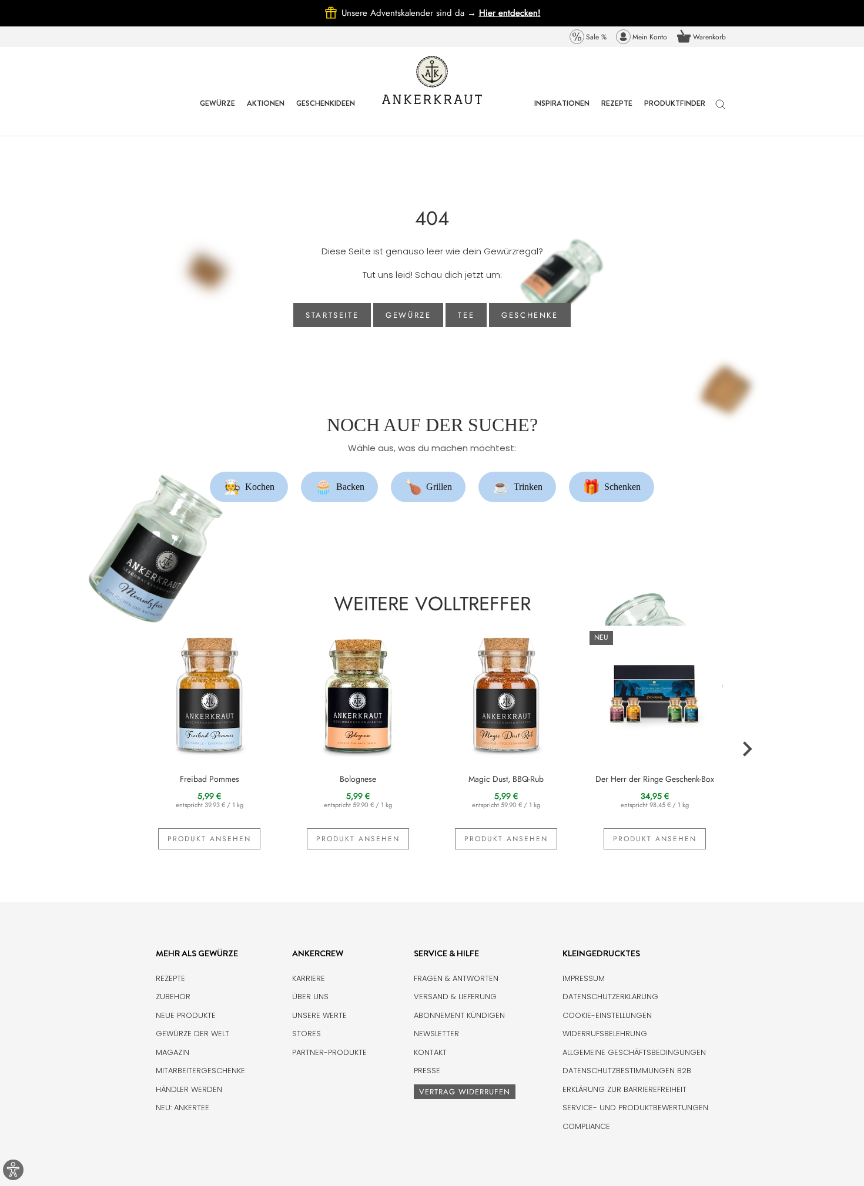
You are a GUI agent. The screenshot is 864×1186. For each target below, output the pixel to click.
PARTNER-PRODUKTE (329, 1052)
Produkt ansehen (209, 839)
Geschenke (529, 315)
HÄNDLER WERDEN (189, 1089)
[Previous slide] (118, 749)
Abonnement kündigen (459, 1015)
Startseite (332, 315)
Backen (339, 487)
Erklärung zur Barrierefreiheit (624, 1089)
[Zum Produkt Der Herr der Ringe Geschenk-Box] (655, 693)
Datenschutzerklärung (610, 996)
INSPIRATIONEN (562, 112)
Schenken (611, 487)
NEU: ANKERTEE (182, 1107)
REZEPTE (616, 112)
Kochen (249, 487)
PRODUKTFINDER (674, 112)
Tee (466, 315)
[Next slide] (747, 749)
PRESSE (427, 1070)
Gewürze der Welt (192, 1033)
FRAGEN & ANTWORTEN (456, 978)
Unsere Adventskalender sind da (410, 12)
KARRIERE (308, 978)
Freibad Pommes (209, 779)
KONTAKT (430, 1052)
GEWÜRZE (217, 112)
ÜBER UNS (310, 996)
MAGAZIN (172, 1052)
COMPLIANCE (586, 1126)
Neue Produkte (186, 1015)
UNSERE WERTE (319, 1015)
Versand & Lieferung (455, 996)
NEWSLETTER (436, 1033)
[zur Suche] (720, 110)
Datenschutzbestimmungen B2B (626, 1070)
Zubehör (173, 996)
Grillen (428, 487)
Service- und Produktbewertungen (635, 1107)
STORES (306, 1033)
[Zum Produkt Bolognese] (358, 693)
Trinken (517, 487)
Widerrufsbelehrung (604, 1033)
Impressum (583, 978)
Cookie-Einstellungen (607, 1015)
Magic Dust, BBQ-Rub (506, 779)
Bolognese (358, 779)
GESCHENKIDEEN (325, 112)
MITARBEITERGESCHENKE (200, 1070)
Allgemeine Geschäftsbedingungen (634, 1052)
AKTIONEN (265, 112)
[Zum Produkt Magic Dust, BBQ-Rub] (506, 693)
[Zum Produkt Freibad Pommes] (209, 693)
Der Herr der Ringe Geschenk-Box (654, 779)
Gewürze (408, 315)
